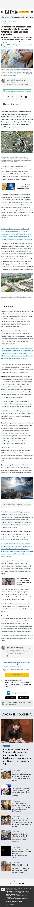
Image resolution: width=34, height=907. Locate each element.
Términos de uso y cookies (12, 894)
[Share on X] (12, 97)
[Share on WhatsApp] (17, 97)
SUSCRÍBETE (24, 12)
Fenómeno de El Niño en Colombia (13, 680)
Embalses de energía (10, 686)
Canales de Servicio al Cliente (22, 891)
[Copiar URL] (25, 97)
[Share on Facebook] (8, 97)
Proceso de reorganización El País (14, 901)
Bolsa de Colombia (15, 684)
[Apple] (23, 697)
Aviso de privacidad (27, 892)
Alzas (6, 684)
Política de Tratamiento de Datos (17, 669)
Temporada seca (27, 684)
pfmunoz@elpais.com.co (12, 904)
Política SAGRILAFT (11, 895)
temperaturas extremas (10, 682)
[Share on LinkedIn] (21, 97)
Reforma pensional (17, 17)
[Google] (10, 697)
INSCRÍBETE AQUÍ (17, 675)
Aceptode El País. (17, 670)
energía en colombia (24, 682)
